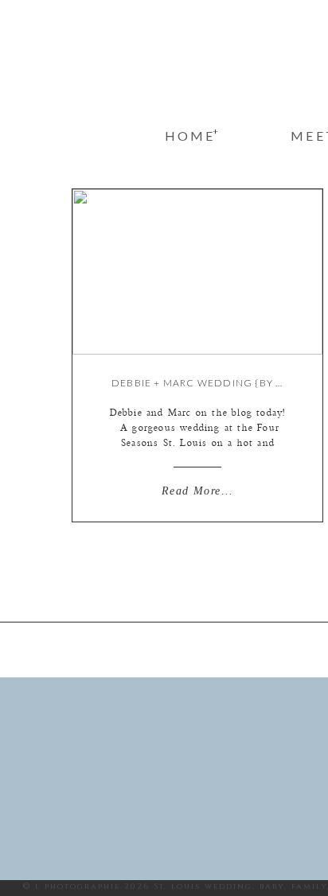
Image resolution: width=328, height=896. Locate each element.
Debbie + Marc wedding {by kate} (209, 383)
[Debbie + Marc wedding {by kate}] (197, 272)
